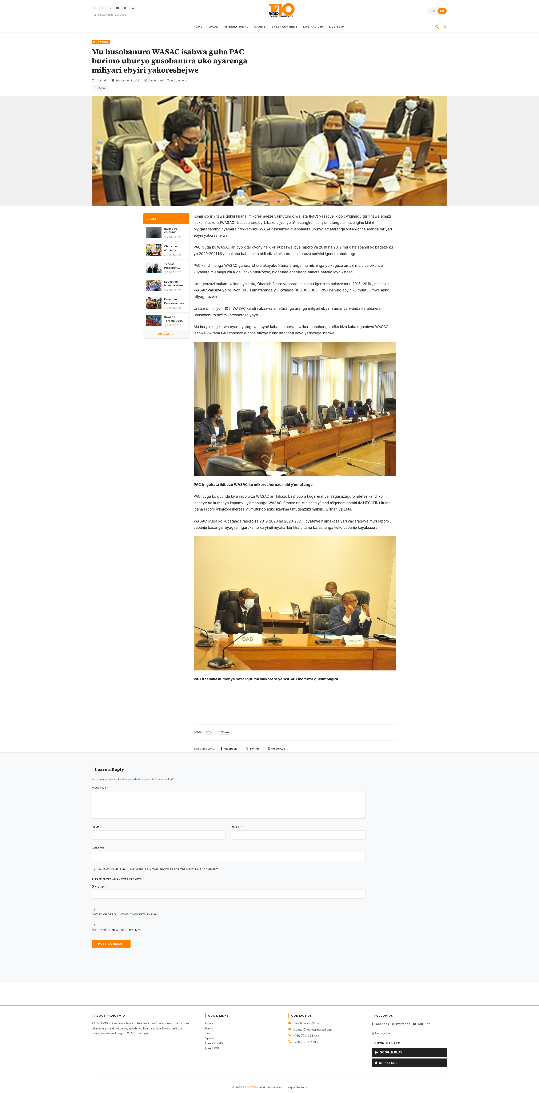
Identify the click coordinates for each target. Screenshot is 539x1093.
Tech (208, 1033)
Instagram (382, 1033)
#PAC (209, 731)
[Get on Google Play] (125, 8)
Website (98, 848)
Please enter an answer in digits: (117, 879)
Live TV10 (212, 1048)
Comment (100, 788)
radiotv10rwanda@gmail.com (312, 1029)
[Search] (437, 26)
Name (97, 827)
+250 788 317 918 (305, 1042)
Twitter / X (403, 1024)
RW (433, 10)
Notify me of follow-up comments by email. (126, 914)
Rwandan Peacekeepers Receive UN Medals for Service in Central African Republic (174, 301)
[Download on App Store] (133, 8)
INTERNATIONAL (236, 26)
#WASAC (224, 731)
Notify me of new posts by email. (117, 930)
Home (209, 1023)
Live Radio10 (214, 1043)
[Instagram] (110, 8)
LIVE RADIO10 (313, 26)
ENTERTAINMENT (284, 26)
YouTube (423, 1024)
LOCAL (213, 26)
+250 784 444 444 (306, 1035)
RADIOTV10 (250, 1087)
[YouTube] (118, 8)
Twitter (254, 748)
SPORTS (260, 26)
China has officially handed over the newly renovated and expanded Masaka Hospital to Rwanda (175, 248)
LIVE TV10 (336, 26)
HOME (198, 26)
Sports (209, 1038)
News (209, 1028)
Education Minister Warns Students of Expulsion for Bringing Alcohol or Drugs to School (174, 283)
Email (237, 827)
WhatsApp (278, 748)
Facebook (230, 748)
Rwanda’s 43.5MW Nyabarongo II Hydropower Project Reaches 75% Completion (175, 230)
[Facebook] (95, 8)
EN (442, 10)
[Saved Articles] (444, 26)
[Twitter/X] (102, 8)
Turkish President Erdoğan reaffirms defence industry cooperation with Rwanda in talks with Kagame (174, 266)
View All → (166, 334)
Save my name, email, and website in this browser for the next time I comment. (158, 869)
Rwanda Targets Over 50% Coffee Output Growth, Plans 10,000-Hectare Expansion (174, 319)
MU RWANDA (101, 42)
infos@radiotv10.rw (306, 1023)
